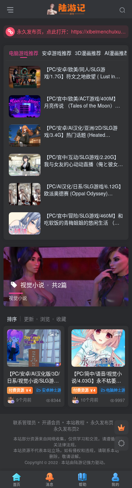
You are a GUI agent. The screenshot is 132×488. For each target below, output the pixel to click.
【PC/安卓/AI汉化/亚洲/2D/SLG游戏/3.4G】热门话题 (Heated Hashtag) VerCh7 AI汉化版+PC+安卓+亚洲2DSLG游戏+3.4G (82, 138)
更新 (29, 318)
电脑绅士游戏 (117, 390)
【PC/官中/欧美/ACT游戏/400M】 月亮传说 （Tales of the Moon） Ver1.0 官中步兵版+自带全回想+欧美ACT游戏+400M (82, 109)
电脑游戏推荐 (23, 52)
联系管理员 (24, 422)
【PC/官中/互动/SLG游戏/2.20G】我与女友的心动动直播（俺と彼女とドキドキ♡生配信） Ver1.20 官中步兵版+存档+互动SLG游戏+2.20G (83, 167)
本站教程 (75, 422)
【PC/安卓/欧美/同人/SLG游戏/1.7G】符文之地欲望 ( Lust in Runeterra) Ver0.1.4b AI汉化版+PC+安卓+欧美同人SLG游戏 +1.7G (83, 79)
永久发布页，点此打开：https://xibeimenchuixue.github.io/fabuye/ (71, 31)
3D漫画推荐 (88, 52)
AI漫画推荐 (117, 52)
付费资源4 (20, 390)
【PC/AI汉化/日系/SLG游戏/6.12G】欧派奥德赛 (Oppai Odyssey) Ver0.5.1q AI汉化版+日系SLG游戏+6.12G (82, 197)
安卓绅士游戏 (53, 390)
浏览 (45, 318)
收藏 (61, 318)
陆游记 (80, 462)
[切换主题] (121, 444)
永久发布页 (101, 422)
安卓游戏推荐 (56, 52)
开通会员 (51, 422)
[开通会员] (121, 427)
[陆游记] (66, 8)
